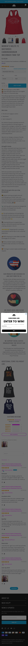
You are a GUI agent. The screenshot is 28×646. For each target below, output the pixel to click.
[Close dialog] (26, 314)
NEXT (14, 330)
